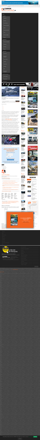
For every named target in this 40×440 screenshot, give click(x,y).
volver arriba (3, 228)
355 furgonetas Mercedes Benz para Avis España (34, 198)
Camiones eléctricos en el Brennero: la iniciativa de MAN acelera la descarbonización (23, 119)
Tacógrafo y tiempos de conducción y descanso (34, 184)
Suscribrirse (22, 261)
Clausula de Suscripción (24, 259)
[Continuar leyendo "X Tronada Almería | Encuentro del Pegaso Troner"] (23, 90)
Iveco (34, 222)
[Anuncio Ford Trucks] (20, 84)
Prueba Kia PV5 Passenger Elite (23, 136)
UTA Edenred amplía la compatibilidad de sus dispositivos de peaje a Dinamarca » (9, 203)
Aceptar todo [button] (1, 270)
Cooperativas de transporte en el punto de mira (34, 189)
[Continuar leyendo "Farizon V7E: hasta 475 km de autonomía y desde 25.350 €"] (23, 167)
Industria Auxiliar (4, 167)
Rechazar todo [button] (2, 271)
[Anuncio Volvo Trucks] (32, 88)
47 (32, 187)
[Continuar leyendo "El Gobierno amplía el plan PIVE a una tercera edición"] (29, 191)
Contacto (22, 250)
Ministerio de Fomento (34, 223)
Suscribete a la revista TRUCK (25, 248)
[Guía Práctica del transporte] (33, 153)
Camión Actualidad (5, 174)
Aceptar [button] (1, 277)
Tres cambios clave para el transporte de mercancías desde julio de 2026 (23, 188)
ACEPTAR (35, 436)
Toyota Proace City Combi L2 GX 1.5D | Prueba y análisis (23, 141)
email (30, 207)
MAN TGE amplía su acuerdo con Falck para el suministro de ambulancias (23, 149)
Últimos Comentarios (34, 179)
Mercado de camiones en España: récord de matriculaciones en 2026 (23, 126)
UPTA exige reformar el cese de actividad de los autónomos (10, 189)
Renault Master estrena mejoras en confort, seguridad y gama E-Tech (23, 163)
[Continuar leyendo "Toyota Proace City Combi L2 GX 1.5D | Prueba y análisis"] (23, 139)
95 (32, 182)
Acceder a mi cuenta (23, 264)
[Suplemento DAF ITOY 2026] (33, 135)
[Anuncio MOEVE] (20, 2)
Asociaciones (34, 216)
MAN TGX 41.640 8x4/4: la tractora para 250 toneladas (23, 105)
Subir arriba (36, 266)
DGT (36, 217)
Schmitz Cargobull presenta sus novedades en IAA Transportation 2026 (6, 195)
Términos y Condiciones (12, 158)
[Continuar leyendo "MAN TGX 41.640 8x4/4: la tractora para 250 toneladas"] (23, 102)
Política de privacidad (23, 256)
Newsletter (22, 253)
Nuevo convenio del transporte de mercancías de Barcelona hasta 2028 (23, 205)
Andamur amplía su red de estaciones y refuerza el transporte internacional (15, 196)
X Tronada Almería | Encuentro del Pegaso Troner (23, 92)
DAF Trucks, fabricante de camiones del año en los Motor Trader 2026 (22, 112)
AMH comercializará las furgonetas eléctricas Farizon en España (23, 156)
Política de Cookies (23, 258)
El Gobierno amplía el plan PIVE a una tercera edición (34, 194)
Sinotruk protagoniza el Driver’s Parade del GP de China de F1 (23, 98)
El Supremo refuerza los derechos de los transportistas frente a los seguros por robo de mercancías (10, 187)
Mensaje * (3, 223)
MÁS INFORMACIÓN (15, 269)
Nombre (30, 206)
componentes (4, 168)
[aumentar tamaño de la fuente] (14, 101)
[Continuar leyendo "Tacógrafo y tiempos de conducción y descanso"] (29, 182)
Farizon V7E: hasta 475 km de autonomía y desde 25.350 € (23, 170)
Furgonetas (34, 218)
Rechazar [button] (1, 275)
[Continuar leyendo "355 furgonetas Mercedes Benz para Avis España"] (29, 196)
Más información (31, 436)
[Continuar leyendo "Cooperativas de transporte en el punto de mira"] (29, 186)
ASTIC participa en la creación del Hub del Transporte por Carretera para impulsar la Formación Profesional (9, 183)
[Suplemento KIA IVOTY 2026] (33, 117)
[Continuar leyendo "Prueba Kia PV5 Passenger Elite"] (23, 133)
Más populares (29, 179)
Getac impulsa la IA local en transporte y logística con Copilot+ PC (12, 196)
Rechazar (20, 438)
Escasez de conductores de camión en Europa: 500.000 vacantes (23, 212)
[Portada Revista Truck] (33, 99)
